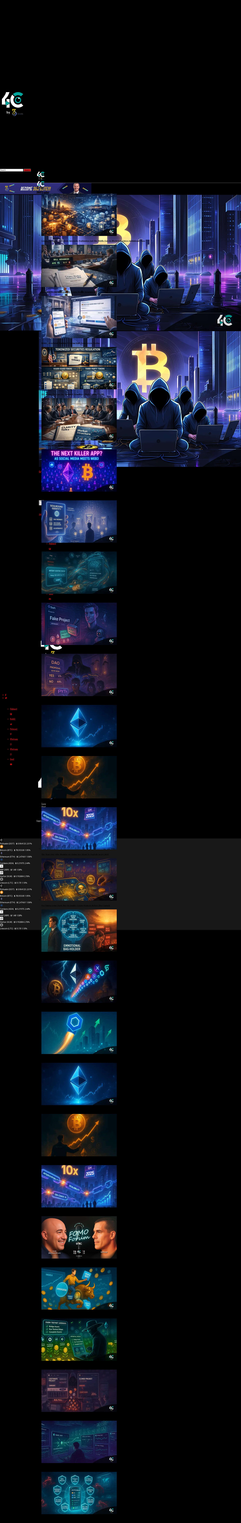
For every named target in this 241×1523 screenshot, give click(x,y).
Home (7, 121)
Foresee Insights (12, 128)
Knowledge (10, 143)
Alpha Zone (10, 135)
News (7, 125)
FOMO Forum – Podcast (16, 139)
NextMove (9, 132)
